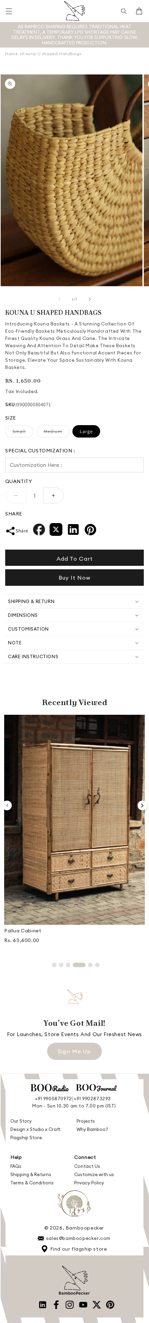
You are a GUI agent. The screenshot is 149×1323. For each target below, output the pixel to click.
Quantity (18, 481)
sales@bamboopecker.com (78, 1238)
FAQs (15, 1166)
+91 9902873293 (92, 1098)
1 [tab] (54, 965)
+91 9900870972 (53, 1098)
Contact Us (87, 1166)
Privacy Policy (89, 1182)
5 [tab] (90, 965)
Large (86, 431)
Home (11, 53)
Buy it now (74, 577)
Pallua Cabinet (22, 931)
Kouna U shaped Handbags (51, 53)
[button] (8, 11)
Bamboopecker (84, 1228)
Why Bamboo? (92, 1129)
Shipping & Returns (30, 1174)
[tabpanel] (74, 832)
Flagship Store (26, 1137)
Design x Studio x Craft (35, 1129)
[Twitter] (56, 531)
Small (22, 433)
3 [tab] (68, 965)
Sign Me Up (74, 1051)
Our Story (21, 1121)
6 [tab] (97, 965)
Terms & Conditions (32, 1182)
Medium (57, 433)
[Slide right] (89, 299)
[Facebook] (39, 530)
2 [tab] (61, 965)
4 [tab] (79, 965)
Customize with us (94, 1174)
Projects (86, 1121)
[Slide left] (59, 299)
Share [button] (22, 531)
